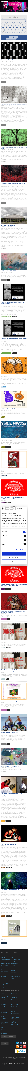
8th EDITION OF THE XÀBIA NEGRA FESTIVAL (12, 439)
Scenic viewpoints (4, 971)
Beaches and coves (5, 990)
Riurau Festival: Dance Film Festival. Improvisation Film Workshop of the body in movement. (13, 670)
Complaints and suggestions (14, 1021)
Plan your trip (15, 990)
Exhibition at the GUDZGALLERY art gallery (11, 271)
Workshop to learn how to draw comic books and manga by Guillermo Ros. (13, 612)
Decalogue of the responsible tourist (15, 1014)
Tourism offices (14, 1006)
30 (23, 31)
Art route (13, 965)
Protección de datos (7, 1057)
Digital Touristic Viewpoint (4, 956)
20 (13, 28)
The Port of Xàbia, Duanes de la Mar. (4, 966)
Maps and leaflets (15, 1009)
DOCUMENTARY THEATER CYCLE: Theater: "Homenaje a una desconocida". (11, 844)
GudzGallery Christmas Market (8, 409)
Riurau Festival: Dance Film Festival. (9, 641)
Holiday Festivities (5, 978)
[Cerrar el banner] (25, 508)
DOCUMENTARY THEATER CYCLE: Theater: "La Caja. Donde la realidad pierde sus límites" (14, 890)
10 (3, 26)
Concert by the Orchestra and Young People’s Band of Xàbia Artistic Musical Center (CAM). (14, 585)
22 (20, 28)
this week (11, 36)
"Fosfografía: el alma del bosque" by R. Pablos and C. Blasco (14, 148)
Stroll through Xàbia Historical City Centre (5, 962)
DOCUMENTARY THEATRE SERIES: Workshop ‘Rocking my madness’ (12, 794)
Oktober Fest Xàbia (5, 375)
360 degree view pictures (4, 984)
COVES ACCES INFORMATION (4, 1032)
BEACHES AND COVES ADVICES (5, 1015)
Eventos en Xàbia (8, 13)
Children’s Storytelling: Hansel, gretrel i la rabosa (13, 701)
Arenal (2, 969)
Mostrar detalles (20, 549)
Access (4, 1043)
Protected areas (4, 974)
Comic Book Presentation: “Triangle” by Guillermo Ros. (13, 469)
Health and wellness (15, 976)
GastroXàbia (3, 976)
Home (2, 13)
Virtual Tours (3, 981)
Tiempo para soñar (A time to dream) (10, 766)
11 (6, 26)
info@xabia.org (11, 1063)
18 (6, 28)
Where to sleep (14, 1004)
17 (3, 28)
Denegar (14, 561)
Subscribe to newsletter (8, 1036)
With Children (14, 968)
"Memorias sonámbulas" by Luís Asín (10, 60)
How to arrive (14, 999)
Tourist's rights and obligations (15, 1018)
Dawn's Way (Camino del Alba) (15, 960)
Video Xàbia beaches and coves (5, 1019)
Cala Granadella (4, 1012)
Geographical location (14, 994)
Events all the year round (15, 956)
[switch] (24, 536)
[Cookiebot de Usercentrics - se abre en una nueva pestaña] (17, 508)
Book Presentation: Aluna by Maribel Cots (11, 938)
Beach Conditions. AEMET (4, 1026)
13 (13, 26)
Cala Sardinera (4, 1006)
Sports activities (14, 963)
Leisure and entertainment (14, 973)
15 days (16, 36)
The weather (14, 997)
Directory (13, 1011)
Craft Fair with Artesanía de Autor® (9, 732)
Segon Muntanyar (4, 1002)
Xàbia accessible (14, 1024)
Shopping (13, 970)
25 (6, 31)
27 (13, 31)
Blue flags (3, 1029)
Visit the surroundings (14, 979)
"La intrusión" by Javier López (8, 225)
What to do (14, 952)
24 (3, 31)
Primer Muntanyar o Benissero (5, 996)
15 (20, 26)
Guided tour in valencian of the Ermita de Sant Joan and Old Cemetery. (13, 303)
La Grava (2, 993)
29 (20, 31)
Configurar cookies (17, 1057)
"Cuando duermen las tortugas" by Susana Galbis (13, 183)
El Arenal (3, 999)
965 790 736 (4, 1063)
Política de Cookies (20, 1063)
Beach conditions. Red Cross (4, 1023)
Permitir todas (14, 553)
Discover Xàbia (4, 952)
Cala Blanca (3, 1004)
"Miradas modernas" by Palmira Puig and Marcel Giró (14, 104)
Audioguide (3, 987)
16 (23, 26)
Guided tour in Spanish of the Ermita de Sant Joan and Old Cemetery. (14, 339)
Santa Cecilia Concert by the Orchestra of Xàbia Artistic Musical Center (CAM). (12, 498)
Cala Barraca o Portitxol (4, 1009)
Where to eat (14, 1002)
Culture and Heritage (5, 959)
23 (23, 28)
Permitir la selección (14, 557)
